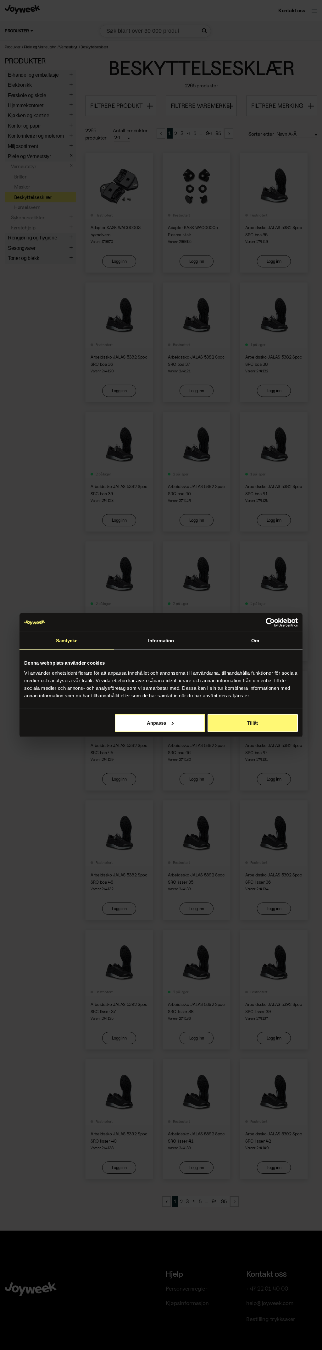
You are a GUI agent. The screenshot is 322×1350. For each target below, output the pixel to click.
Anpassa (156, 722)
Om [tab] (255, 640)
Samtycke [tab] (67, 640)
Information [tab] (161, 640)
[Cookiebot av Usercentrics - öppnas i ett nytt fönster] (270, 622)
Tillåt (252, 722)
